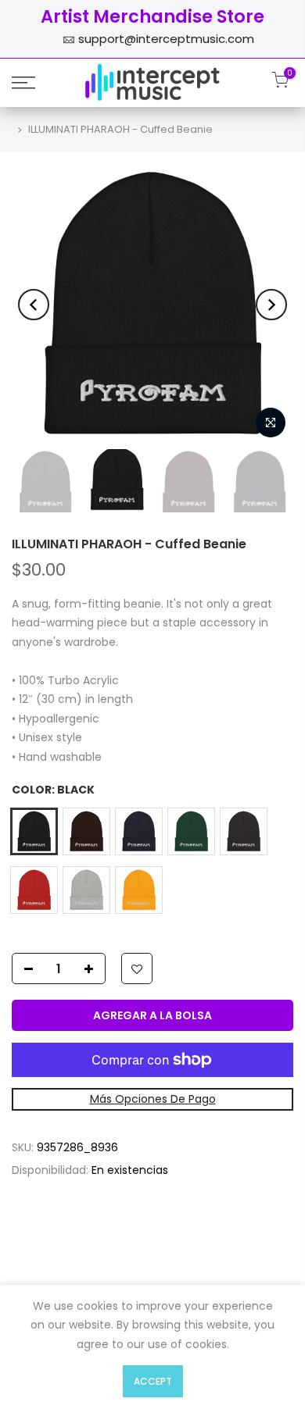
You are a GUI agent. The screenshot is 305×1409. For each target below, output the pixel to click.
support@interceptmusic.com (166, 38)
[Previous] (33, 304)
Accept (153, 1381)
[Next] (271, 304)
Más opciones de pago (153, 1099)
